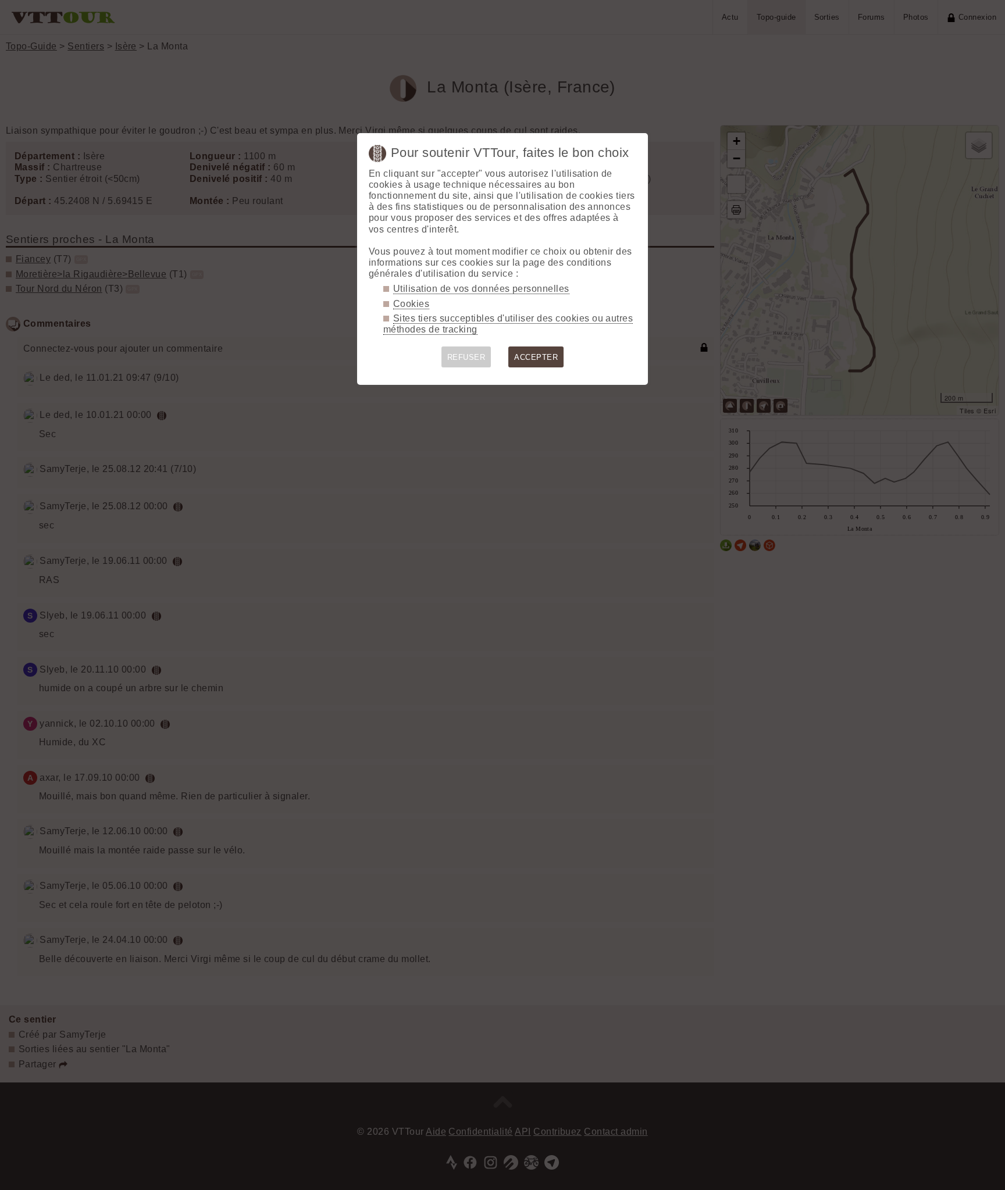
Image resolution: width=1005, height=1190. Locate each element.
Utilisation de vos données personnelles (481, 289)
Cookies (411, 304)
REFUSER (466, 357)
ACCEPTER (536, 357)
